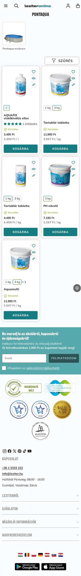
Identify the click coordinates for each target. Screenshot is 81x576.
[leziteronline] (38, 6)
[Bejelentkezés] (68, 5)
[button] (77, 294)
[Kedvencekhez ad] (34, 72)
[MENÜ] (5, 5)
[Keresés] (16, 5)
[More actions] (77, 288)
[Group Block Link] (14, 36)
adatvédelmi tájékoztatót (42, 368)
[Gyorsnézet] (34, 78)
